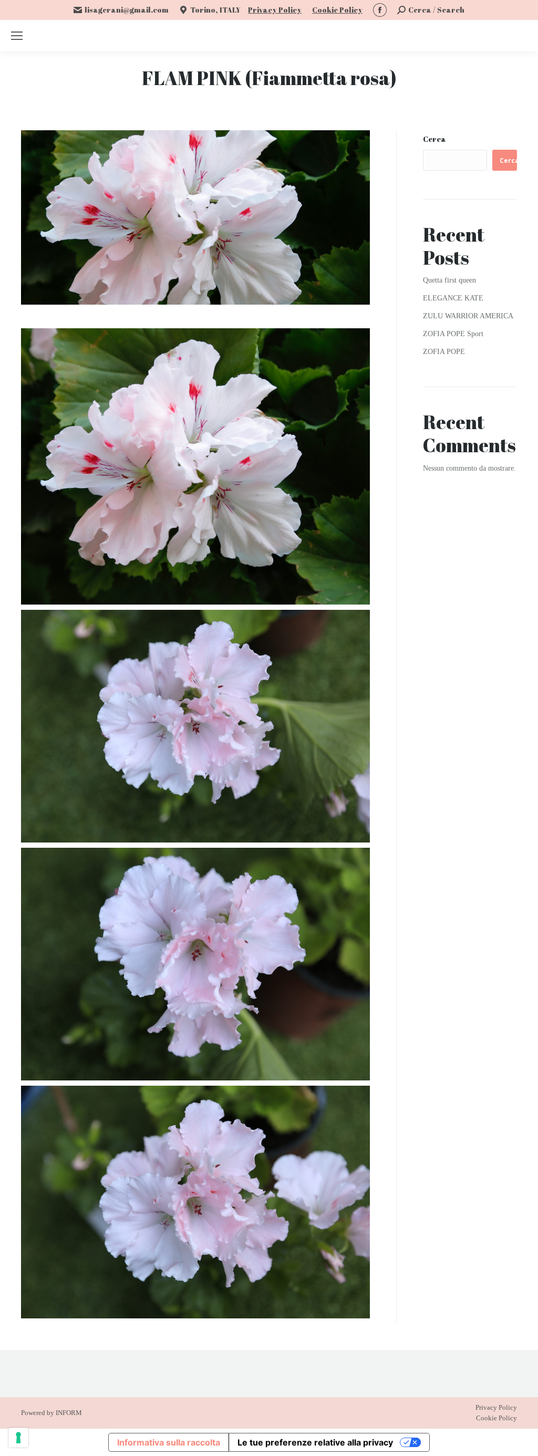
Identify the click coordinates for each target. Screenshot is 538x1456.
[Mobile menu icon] (17, 35)
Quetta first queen (449, 280)
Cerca (434, 139)
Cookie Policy (337, 10)
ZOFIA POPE (444, 352)
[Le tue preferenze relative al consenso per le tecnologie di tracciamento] (18, 1438)
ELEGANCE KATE (453, 298)
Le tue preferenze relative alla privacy (315, 1442)
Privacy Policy (275, 10)
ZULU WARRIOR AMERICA (468, 316)
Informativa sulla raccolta (168, 1442)
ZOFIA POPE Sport (453, 334)
